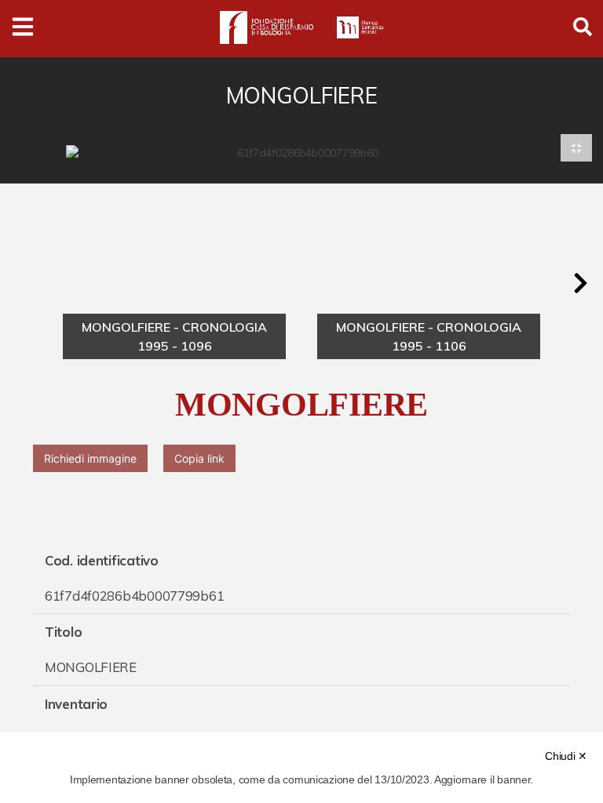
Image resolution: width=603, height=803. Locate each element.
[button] (580, 283)
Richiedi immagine (90, 458)
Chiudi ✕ (566, 756)
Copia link (199, 458)
